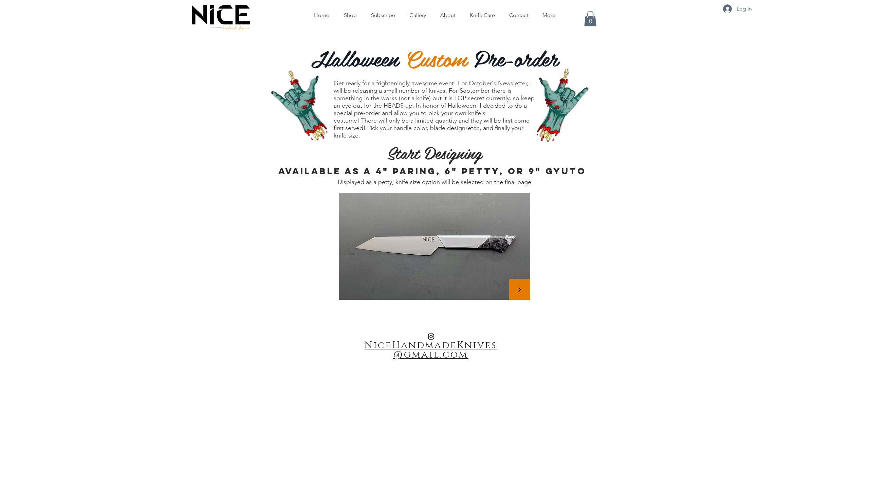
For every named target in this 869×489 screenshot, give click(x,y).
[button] (590, 18)
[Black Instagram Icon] (431, 336)
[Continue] (519, 289)
